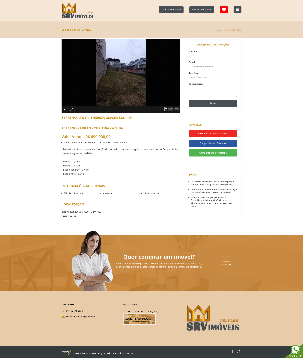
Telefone (195, 73)
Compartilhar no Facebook (213, 143)
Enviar (213, 103)
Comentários (196, 83)
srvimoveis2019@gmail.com (80, 316)
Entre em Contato (226, 263)
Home (218, 30)
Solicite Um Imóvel (201, 9)
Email (192, 62)
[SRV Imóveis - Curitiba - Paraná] (78, 10)
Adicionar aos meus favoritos (213, 133)
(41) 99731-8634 (74, 310)
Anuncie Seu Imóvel (171, 9)
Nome (193, 51)
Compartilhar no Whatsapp (213, 152)
